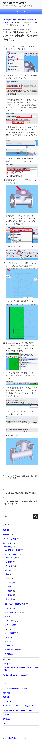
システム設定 (10, 633)
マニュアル (7, 701)
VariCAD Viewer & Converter (14, 675)
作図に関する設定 (11, 650)
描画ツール (9, 641)
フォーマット (10, 645)
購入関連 (6, 534)
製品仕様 (6, 530)
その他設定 (9, 654)
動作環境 (6, 693)
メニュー (22, 11)
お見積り (6, 714)
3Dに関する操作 (32, 20)
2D (6, 571)
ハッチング (10, 583)
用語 (4, 660)
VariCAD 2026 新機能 (13, 550)
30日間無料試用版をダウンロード (15, 688)
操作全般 (21, 20)
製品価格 (6, 697)
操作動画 (6, 719)
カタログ (6, 723)
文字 (7, 574)
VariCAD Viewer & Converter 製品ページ (18, 706)
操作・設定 (12, 20)
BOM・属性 (9, 637)
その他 (5, 664)
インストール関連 (9, 539)
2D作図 (8, 578)
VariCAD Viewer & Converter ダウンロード (19, 710)
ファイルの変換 (10, 625)
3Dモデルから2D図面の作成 (15, 604)
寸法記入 (9, 591)
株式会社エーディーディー (18, 738)
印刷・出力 (10, 599)
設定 (32, 476)
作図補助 (9, 595)
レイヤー (9, 587)
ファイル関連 (10, 621)
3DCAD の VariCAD (14, 3)
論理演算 (9, 562)
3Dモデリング (10, 22)
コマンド (8, 608)
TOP (5, 20)
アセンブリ (10, 566)
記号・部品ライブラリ (13, 612)
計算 (6, 616)
